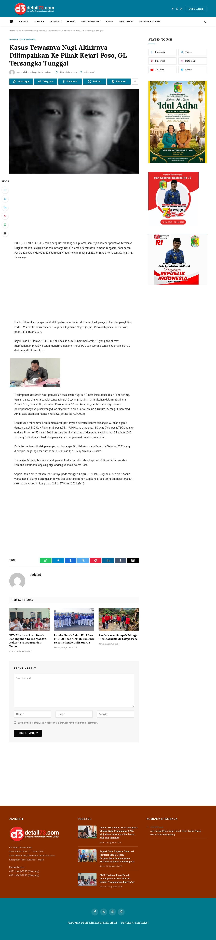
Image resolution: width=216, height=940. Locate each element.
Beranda (24, 21)
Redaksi (23, 72)
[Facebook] (5, 190)
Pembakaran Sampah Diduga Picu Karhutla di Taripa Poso (118, 637)
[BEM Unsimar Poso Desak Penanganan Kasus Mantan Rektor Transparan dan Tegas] (29, 619)
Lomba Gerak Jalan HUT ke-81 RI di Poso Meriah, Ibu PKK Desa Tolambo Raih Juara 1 (74, 639)
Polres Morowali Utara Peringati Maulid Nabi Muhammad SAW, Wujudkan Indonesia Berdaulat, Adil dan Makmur (118, 832)
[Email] (5, 233)
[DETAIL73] (34, 8)
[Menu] (11, 21)
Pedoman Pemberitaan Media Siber (92, 922)
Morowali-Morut (91, 21)
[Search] (205, 21)
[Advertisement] (74, 207)
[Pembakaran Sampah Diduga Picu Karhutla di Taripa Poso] (119, 619)
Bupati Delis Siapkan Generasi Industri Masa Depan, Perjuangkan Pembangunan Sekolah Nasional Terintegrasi (117, 856)
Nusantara (55, 21)
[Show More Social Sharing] (135, 82)
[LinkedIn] (5, 207)
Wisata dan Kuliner (149, 21)
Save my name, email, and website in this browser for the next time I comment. (58, 722)
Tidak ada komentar (68, 72)
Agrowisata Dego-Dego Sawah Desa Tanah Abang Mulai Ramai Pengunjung (175, 832)
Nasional (39, 21)
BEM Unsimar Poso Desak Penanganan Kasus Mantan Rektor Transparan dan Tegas (27, 641)
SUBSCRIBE (196, 8)
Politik (109, 21)
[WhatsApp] (5, 224)
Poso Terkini (126, 21)
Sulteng (71, 21)
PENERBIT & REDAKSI (134, 922)
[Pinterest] (5, 216)
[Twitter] (5, 198)
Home (12, 30)
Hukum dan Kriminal (22, 39)
